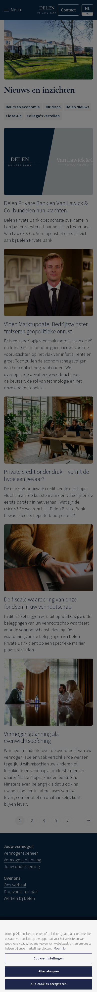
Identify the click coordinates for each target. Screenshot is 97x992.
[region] (48, 956)
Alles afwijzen (48, 971)
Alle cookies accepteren (48, 984)
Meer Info (59, 948)
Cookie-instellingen (48, 958)
